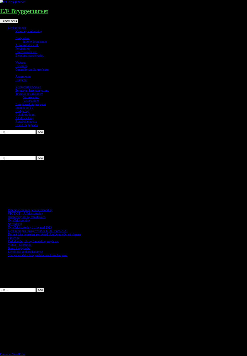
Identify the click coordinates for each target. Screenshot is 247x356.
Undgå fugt (22, 111)
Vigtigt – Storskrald (19, 244)
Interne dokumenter (35, 41)
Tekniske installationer (29, 93)
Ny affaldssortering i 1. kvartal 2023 (30, 227)
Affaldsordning (24, 118)
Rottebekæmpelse (26, 121)
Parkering (13, 237)
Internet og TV (24, 107)
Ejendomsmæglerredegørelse (25, 251)
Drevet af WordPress (12, 354)
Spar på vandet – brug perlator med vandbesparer (38, 255)
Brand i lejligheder (26, 125)
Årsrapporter (23, 76)
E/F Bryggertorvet (24, 11)
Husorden (21, 66)
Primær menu (9, 20)
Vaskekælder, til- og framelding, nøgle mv (33, 241)
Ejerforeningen (17, 27)
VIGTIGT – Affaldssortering (25, 213)
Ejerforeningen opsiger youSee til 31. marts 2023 (37, 230)
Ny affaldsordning (19, 220)
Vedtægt (20, 62)
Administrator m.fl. (27, 45)
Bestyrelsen (22, 38)
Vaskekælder (31, 100)
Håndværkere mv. (26, 52)
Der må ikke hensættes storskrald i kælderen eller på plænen (44, 234)
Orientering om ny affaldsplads (26, 217)
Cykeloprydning (25, 114)
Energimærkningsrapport (30, 104)
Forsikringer (22, 48)
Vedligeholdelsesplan (28, 86)
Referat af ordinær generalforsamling (30, 210)
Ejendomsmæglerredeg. (29, 55)
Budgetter (21, 79)
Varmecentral (31, 97)
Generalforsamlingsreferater (32, 69)
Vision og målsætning (28, 31)
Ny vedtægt (15, 223)
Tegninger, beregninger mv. (32, 90)
